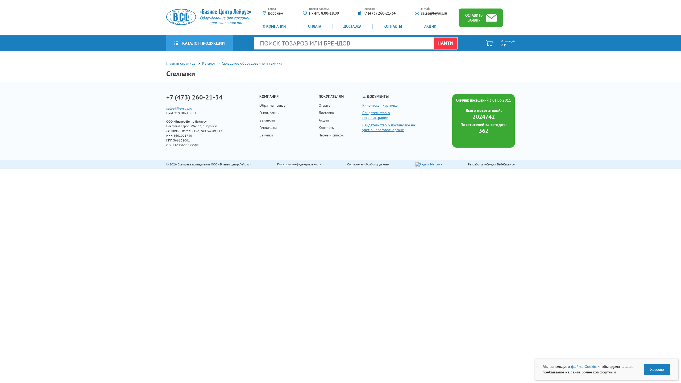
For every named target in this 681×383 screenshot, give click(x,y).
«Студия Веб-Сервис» (499, 164)
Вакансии (267, 120)
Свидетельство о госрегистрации (376, 115)
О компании (274, 26)
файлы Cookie (583, 366)
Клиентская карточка (380, 105)
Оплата (314, 26)
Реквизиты (268, 127)
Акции (430, 26)
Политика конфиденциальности (299, 164)
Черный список (331, 135)
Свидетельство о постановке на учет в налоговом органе (388, 127)
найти (445, 43)
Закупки (266, 135)
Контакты (393, 26)
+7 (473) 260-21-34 (379, 13)
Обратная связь (272, 105)
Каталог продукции (203, 43)
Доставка (352, 26)
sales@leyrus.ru (434, 13)
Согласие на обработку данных (368, 164)
